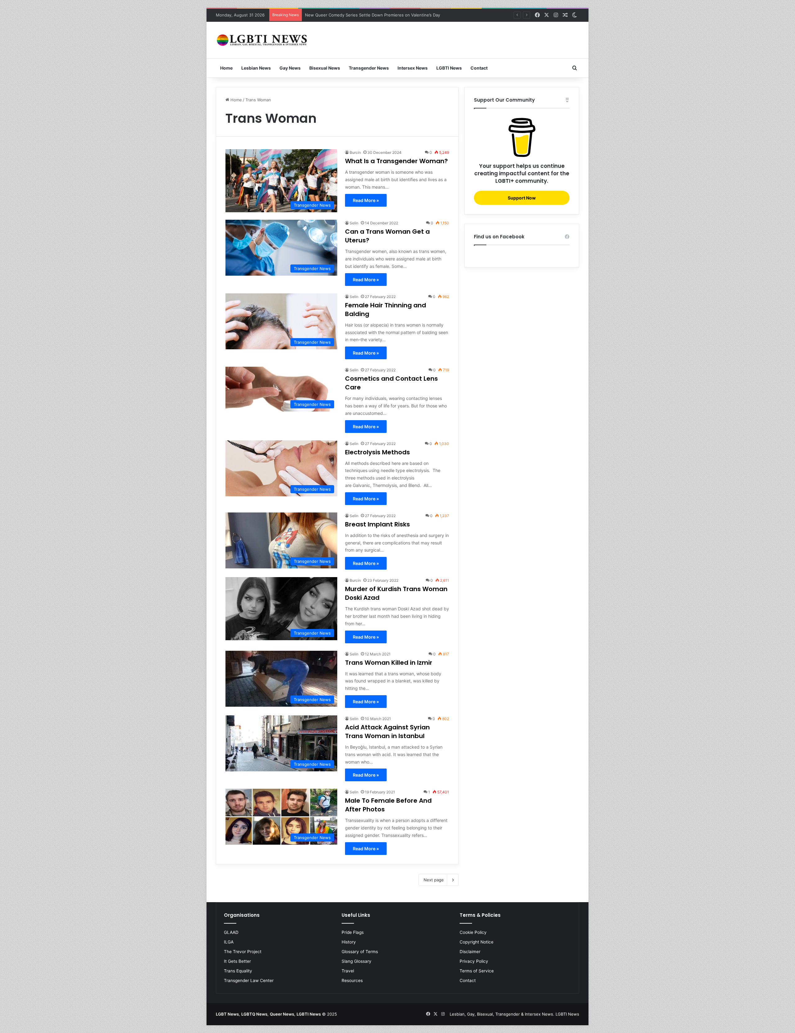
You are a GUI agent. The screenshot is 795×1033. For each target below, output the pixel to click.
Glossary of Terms (360, 951)
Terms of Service (477, 970)
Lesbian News (256, 68)
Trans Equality (238, 970)
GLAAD (231, 932)
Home (226, 68)
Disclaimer (470, 951)
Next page (434, 879)
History (349, 941)
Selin (354, 223)
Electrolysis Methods (377, 452)
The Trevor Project (242, 951)
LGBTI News (449, 68)
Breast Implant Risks (377, 524)
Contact (479, 68)
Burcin (355, 152)
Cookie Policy (473, 932)
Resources (352, 980)
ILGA (229, 941)
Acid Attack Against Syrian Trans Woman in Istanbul (387, 731)
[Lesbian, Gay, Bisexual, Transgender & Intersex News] (262, 40)
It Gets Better (237, 961)
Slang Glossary (356, 961)
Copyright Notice (476, 941)
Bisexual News (324, 68)
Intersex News (413, 68)
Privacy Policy (474, 961)
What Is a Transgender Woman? (396, 161)
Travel (348, 970)
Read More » (366, 200)
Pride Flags (353, 932)
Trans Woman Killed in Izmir (388, 662)
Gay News (290, 68)
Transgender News (369, 68)
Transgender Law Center (249, 980)
